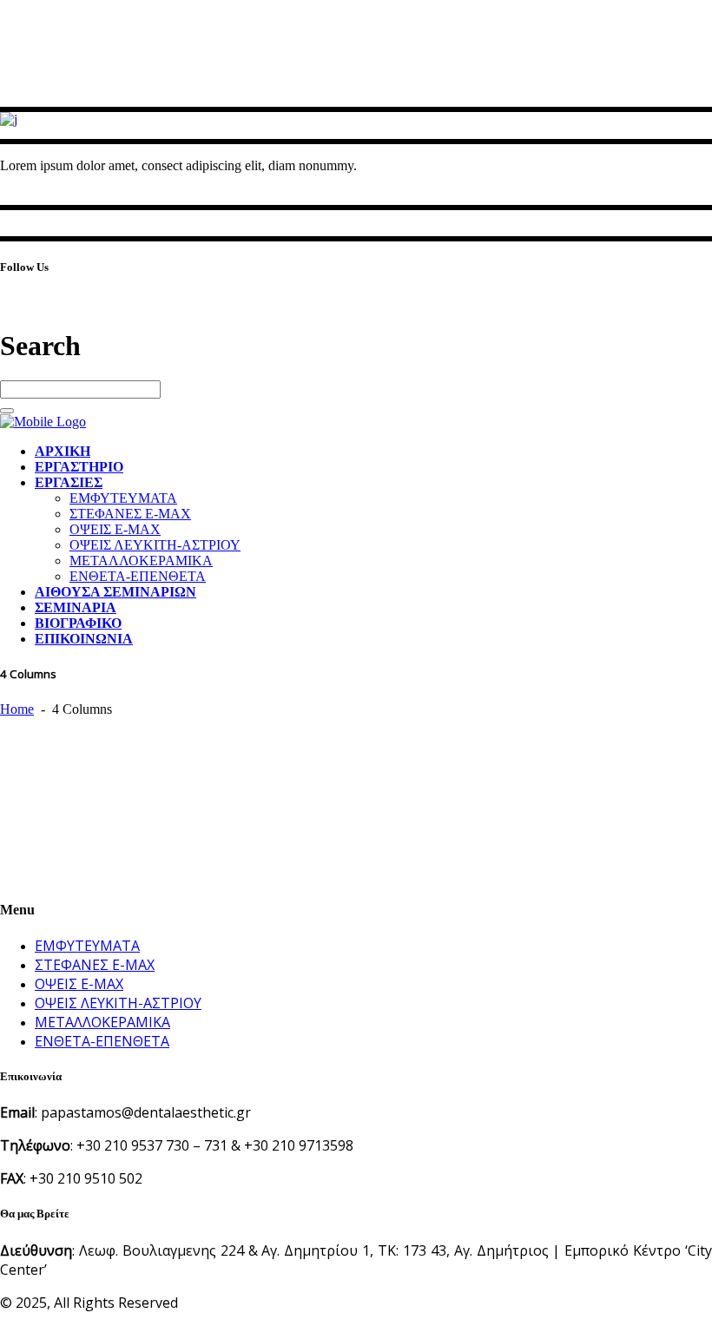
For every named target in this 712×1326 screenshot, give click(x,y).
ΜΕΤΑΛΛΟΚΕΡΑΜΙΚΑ (102, 1022)
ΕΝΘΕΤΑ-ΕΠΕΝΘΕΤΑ (102, 1041)
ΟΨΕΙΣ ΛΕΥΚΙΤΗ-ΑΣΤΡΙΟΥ (118, 1003)
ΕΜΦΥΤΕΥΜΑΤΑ (87, 945)
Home (17, 709)
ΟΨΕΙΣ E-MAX (79, 983)
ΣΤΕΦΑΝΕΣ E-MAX (95, 964)
